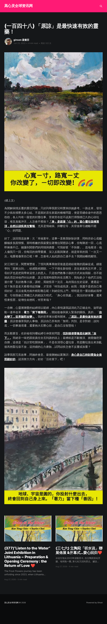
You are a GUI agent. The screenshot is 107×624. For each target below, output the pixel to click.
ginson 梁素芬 (21, 39)
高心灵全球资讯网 (18, 5)
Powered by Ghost (94, 602)
